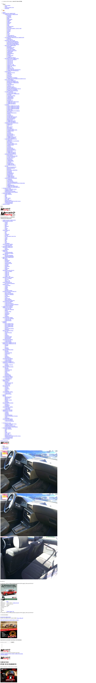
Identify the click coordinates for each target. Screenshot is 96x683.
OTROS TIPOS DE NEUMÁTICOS (13, 69)
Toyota (6, 237)
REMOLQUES (10, 119)
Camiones (6, 411)
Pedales (6, 288)
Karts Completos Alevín (9, 323)
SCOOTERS (9, 171)
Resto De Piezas (8, 338)
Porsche (6, 228)
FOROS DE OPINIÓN (7, 193)
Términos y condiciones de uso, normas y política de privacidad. (11, 653)
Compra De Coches (8, 245)
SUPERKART (9, 109)
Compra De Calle (8, 319)
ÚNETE (12, 642)
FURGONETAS (10, 181)
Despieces (6, 403)
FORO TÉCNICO (8, 200)
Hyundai (6, 235)
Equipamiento (7, 404)
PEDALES (9, 75)
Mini (6, 240)
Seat (5, 232)
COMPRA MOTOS (10, 176)
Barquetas (6, 344)
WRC (6, 195)
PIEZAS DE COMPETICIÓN (10, 45)
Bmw (6, 225)
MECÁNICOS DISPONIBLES (12, 43)
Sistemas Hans (7, 298)
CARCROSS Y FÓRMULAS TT (11, 138)
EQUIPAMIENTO (10, 173)
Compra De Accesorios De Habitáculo (11, 304)
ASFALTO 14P (10, 60)
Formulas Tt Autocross (9, 364)
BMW (8, 18)
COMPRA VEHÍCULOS (11, 136)
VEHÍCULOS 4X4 (6, 380)
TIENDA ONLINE (6, 204)
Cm (5, 346)
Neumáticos (7, 316)
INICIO (4, 12)
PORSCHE (9, 22)
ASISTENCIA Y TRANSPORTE (11, 178)
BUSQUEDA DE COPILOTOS (13, 42)
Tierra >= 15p (7, 280)
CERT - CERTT (8, 198)
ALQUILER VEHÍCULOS (8, 246)
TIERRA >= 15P (10, 67)
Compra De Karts (8, 340)
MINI (8, 32)
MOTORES (9, 46)
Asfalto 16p (7, 274)
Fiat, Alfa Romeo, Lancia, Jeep (10, 236)
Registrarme (7, 8)
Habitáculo (7, 314)
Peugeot (6, 222)
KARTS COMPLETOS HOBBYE (13, 110)
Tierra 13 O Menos (8, 278)
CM (7, 125)
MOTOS (6, 166)
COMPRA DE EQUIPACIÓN (12, 90)
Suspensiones (7, 266)
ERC (6, 196)
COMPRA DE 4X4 (10, 164)
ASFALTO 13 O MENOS (11, 59)
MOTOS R (9, 169)
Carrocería (7, 264)
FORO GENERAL (8, 194)
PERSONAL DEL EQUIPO (10, 40)
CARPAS (9, 184)
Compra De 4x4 (8, 392)
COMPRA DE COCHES (11, 36)
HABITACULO (6, 284)
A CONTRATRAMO (9, 203)
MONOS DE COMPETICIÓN (12, 81)
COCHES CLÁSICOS (9, 91)
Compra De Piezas (8, 302)
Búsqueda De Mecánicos (9, 256)
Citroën (6, 223)
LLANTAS (9, 56)
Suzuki (6, 238)
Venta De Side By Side (9, 382)
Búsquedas (7, 249)
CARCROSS (9, 139)
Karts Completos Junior (9, 325)
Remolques (7, 329)
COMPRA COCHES (8, 190)
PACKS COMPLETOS (11, 80)
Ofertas (6, 248)
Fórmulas (6, 345)
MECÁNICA (9, 127)
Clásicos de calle (5, 447)
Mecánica (6, 350)
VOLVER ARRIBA (4, 654)
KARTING (7, 104)
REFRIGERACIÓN (10, 47)
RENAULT (9, 17)
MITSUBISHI (9, 19)
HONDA (8, 31)
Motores (6, 259)
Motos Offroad (7, 397)
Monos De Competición (9, 293)
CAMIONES (9, 179)
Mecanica (6, 331)
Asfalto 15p (7, 273)
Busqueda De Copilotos (9, 253)
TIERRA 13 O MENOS (11, 65)
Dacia (6, 241)
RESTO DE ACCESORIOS (12, 77)
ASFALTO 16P (10, 62)
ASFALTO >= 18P (10, 64)
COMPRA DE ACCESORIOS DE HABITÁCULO (16, 78)
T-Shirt (7, 611)
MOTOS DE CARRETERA (12, 170)
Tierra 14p (6, 279)
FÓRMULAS (9, 124)
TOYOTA (9, 29)
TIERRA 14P (9, 66)
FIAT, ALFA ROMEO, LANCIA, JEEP (14, 28)
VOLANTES (9, 74)
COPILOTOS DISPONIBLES (12, 41)
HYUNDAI (9, 27)
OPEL (8, 25)
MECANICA (9, 111)
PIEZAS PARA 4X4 (6, 385)
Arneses (6, 286)
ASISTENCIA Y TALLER (7, 409)
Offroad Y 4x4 (7, 281)
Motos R (6, 398)
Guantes (6, 295)
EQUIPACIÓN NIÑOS (11, 117)
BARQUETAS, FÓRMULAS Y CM (9, 342)
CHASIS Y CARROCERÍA (12, 129)
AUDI (8, 34)
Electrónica (7, 261)
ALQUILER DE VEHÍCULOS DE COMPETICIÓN (14, 37)
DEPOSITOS (9, 52)
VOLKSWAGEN (10, 26)
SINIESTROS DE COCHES (10, 191)
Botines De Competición (9, 294)
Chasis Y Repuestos (8, 332)
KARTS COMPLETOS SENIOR (13, 108)
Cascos (6, 297)
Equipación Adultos (8, 336)
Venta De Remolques (8, 414)
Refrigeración (7, 260)
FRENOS (9, 54)
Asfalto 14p (7, 272)
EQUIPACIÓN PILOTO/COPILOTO (9, 291)
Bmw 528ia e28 (5, 448)
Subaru (6, 231)
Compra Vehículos (8, 359)
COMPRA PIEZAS (10, 177)
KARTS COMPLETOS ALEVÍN (13, 105)
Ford (6, 227)
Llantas (6, 269)
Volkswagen (7, 234)
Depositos (6, 265)
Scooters (6, 400)
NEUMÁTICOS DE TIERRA (8, 277)
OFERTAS (9, 38)
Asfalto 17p (7, 275)
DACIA (8, 33)
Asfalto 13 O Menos (8, 271)
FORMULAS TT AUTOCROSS (13, 140)
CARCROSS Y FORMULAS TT (9, 362)
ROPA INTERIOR (10, 84)
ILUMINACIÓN (10, 55)
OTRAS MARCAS (10, 35)
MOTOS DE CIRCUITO (11, 167)
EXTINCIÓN (9, 76)
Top (13, 611)
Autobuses (7, 412)
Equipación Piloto (8, 375)
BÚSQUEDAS (10, 39)
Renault (6, 224)
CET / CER (7, 199)
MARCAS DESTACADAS (8, 221)
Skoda (6, 229)
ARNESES (9, 73)
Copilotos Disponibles (9, 252)
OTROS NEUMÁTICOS (7, 282)
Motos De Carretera (8, 399)
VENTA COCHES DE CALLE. (11, 189)
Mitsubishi (7, 226)
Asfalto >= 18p (7, 276)
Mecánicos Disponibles (9, 255)
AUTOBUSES (9, 180)
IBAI (7, 601)
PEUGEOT (9, 15)
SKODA (8, 23)
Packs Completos (8, 292)
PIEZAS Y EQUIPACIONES (8, 330)
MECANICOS (5, 254)
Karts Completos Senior (9, 326)
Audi (6, 242)
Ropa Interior (7, 296)
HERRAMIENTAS (10, 185)
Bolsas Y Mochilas (8, 299)
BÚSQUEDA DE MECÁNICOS (13, 44)
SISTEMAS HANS (10, 86)
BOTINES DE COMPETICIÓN (13, 82)
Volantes (6, 287)
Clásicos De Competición (9, 309)
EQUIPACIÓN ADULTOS (12, 116)
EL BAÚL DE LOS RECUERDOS (11, 192)
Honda (6, 239)
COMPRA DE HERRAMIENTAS (13, 187)
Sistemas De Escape (8, 263)
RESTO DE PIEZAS (11, 118)
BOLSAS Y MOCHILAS (11, 87)
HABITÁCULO (8, 71)
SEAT (8, 24)
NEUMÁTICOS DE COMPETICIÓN (12, 58)
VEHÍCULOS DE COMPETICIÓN (11, 14)
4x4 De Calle (7, 384)
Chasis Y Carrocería (8, 352)
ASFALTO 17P (10, 63)
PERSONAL (5, 250)
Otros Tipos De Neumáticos (10, 283)
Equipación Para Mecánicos (10, 300)
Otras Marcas (7, 243)
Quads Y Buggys (8, 383)
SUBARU (9, 20)
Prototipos (6, 347)
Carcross (6, 363)
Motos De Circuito (8, 396)
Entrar (6, 6)
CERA (6, 197)
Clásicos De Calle (8, 308)
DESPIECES (9, 172)
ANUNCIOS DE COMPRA (8, 244)
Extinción (6, 289)
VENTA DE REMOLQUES (12, 182)
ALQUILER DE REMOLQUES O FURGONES (16, 183)
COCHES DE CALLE (7, 188)
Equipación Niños (8, 337)
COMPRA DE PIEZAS (11, 57)
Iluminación (7, 268)
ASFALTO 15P (10, 61)
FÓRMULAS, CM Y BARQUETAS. (11, 122)
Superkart (6, 327)
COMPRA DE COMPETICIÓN (13, 101)
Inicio (4, 445)
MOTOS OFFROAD (11, 168)
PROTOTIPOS (10, 126)
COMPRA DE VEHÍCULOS (12, 186)
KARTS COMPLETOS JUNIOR (13, 107)
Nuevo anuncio (7, 5)
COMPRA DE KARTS (11, 120)
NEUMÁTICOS (10, 100)
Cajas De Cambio (8, 262)
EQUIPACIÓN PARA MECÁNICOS (14, 88)
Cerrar (4, 4)
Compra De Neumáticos (9, 303)
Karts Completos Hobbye (9, 328)
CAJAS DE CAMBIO (11, 49)
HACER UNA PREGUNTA (5, 617)
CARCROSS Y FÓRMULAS (8, 361)
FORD (8, 21)
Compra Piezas (7, 408)
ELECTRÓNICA (10, 48)
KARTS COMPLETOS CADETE (13, 106)
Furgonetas (7, 413)
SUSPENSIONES (10, 53)
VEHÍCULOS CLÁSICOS (7, 306)
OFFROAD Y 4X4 (10, 68)
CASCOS (9, 85)
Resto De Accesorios (8, 290)
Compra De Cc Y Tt (8, 377)
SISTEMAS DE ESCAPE (11, 50)
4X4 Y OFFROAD (6, 379)
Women (10, 611)
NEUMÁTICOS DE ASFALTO (8, 270)
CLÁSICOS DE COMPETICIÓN (13, 93)
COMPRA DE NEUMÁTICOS (12, 70)
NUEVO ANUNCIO (4, 440)
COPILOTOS (5, 251)
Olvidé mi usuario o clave (9, 7)
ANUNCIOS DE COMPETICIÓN (9, 13)
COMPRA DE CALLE (11, 102)
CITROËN (9, 16)
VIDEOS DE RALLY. (9, 202)
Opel (6, 233)
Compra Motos (7, 407)
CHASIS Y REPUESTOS (11, 112)
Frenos (6, 267)
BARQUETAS (10, 123)
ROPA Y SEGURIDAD (9, 79)
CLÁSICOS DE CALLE (11, 92)
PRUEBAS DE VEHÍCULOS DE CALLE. (13, 201)
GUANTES (9, 83)
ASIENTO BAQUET (11, 72)
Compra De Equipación (9, 305)
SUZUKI (8, 30)
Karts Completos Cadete (9, 324)
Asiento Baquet (7, 285)
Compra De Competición (9, 318)
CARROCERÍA (10, 51)
